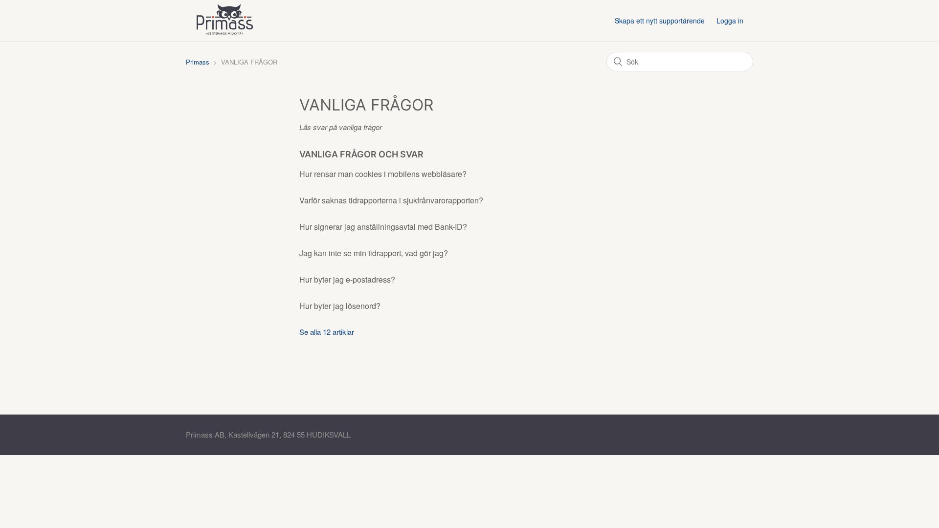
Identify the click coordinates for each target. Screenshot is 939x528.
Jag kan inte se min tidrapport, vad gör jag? (373, 253)
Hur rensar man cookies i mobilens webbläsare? (383, 173)
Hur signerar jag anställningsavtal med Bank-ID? (383, 226)
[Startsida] (224, 36)
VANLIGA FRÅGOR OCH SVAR (361, 154)
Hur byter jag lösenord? (339, 305)
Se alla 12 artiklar (326, 332)
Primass (197, 61)
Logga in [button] (729, 20)
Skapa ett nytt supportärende (660, 20)
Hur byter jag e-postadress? (347, 279)
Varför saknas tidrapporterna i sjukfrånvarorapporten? (391, 200)
